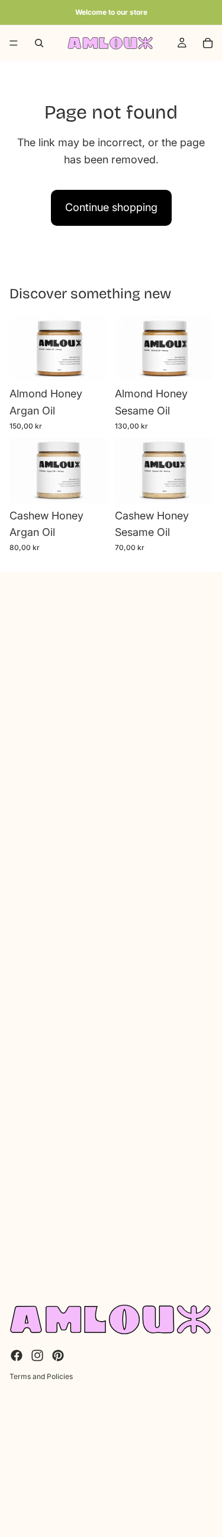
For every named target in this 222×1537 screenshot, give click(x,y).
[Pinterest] (58, 1355)
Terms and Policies (41, 1376)
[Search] (39, 43)
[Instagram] (37, 1355)
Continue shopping (111, 207)
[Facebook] (16, 1355)
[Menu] (13, 43)
